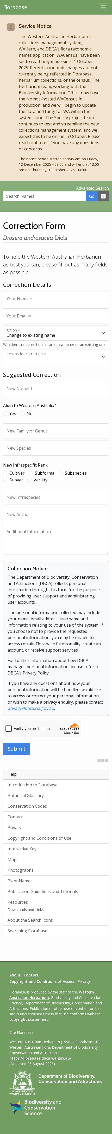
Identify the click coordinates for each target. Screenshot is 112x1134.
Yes (12, 413)
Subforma (44, 473)
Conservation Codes (27, 806)
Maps (13, 859)
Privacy (14, 827)
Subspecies (76, 473)
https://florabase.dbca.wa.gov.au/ (40, 1058)
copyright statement (28, 1019)
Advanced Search (92, 188)
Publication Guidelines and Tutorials (43, 891)
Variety (40, 480)
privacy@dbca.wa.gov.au (31, 708)
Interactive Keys (23, 849)
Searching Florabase (27, 931)
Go (92, 196)
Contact (15, 817)
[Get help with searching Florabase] (103, 196)
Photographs (21, 870)
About (15, 974)
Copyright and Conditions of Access (41, 981)
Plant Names (20, 881)
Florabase (15, 7)
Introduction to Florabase (33, 785)
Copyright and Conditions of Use (39, 838)
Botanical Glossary (26, 795)
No (30, 413)
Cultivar (16, 473)
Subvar (16, 480)
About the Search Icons (30, 920)
